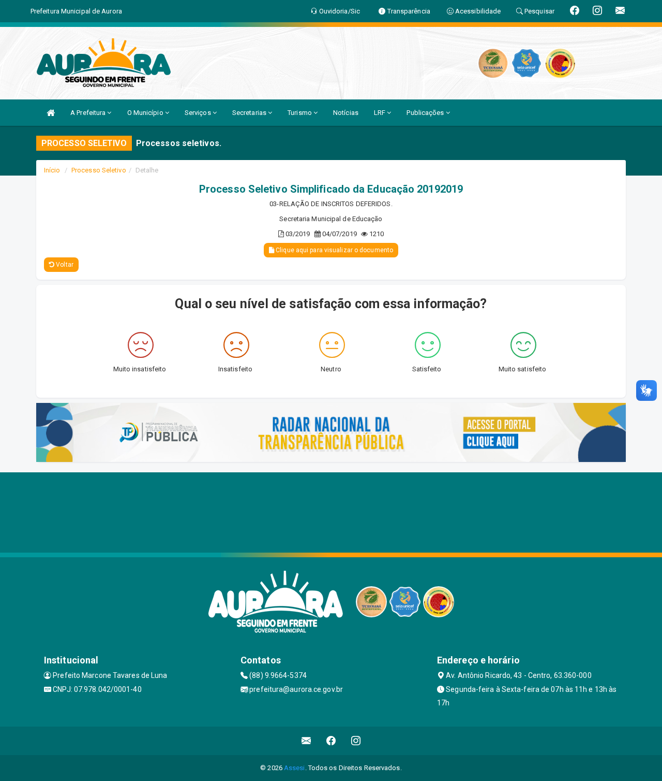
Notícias (345, 113)
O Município (146, 113)
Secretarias (250, 113)
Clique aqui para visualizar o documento (333, 250)
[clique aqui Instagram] (356, 741)
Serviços (199, 113)
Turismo (300, 113)
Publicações (426, 113)
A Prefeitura (88, 113)
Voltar (63, 264)
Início (52, 170)
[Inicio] (50, 112)
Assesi (294, 768)
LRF (380, 113)
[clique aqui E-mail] (306, 741)
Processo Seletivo (98, 170)
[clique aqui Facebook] (331, 741)
